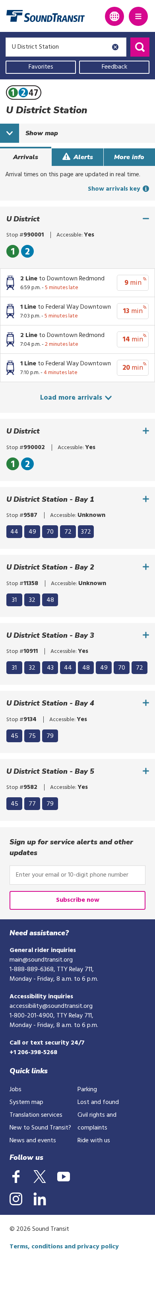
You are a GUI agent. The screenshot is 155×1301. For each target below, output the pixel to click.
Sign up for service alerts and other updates (71, 847)
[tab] (25, 157)
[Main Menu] (138, 16)
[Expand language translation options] (114, 16)
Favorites (41, 67)
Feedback (114, 67)
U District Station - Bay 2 (50, 567)
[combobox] (66, 47)
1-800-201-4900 (31, 1016)
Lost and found (98, 1102)
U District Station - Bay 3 (50, 635)
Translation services (36, 1115)
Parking (87, 1089)
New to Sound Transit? (40, 1128)
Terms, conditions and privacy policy (64, 1247)
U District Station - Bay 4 (50, 703)
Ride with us (94, 1140)
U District (23, 219)
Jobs (15, 1089)
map (41, 133)
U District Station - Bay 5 (50, 771)
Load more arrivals (72, 398)
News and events (33, 1140)
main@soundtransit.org (41, 960)
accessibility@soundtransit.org (51, 1006)
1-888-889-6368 (32, 969)
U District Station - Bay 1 (50, 499)
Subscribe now (77, 900)
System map (26, 1102)
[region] (77, 251)
